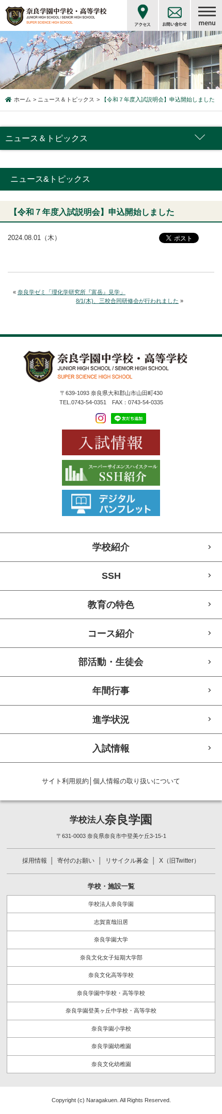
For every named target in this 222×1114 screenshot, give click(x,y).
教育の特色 (111, 604)
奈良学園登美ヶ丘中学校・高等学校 (111, 1010)
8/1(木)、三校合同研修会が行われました (127, 301)
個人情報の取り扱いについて (136, 781)
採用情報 (34, 860)
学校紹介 (111, 546)
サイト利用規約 (65, 781)
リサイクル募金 (127, 860)
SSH (111, 575)
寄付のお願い (75, 860)
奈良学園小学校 (111, 1028)
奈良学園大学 (111, 939)
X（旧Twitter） (179, 860)
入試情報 (111, 748)
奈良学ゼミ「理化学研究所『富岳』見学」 (71, 292)
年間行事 (111, 690)
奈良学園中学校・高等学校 (111, 993)
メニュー (206, 15)
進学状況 (111, 719)
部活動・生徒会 (111, 661)
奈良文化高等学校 (111, 975)
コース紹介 (111, 633)
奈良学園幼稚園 (111, 1046)
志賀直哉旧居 (111, 922)
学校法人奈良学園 (111, 904)
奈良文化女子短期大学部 (111, 957)
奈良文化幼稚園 (111, 1064)
